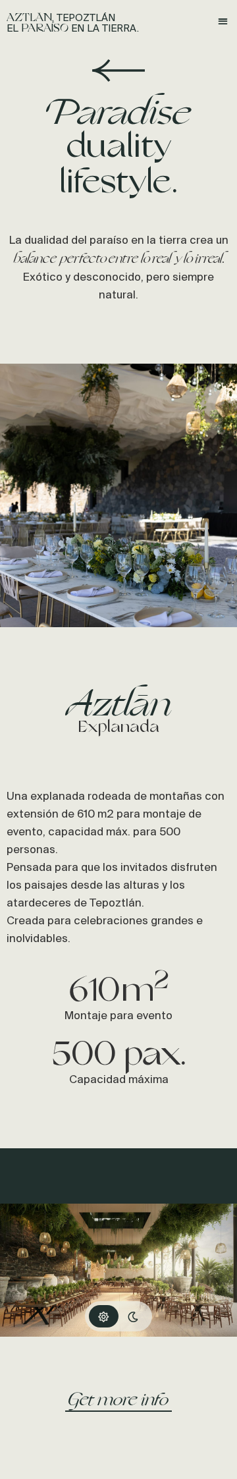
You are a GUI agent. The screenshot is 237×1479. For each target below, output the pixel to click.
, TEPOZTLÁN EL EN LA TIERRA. (73, 23)
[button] (223, 20)
